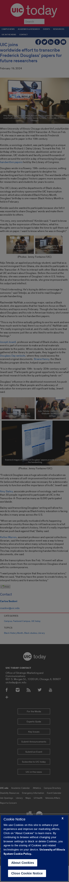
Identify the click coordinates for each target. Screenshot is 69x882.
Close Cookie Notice (27, 873)
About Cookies (22, 862)
